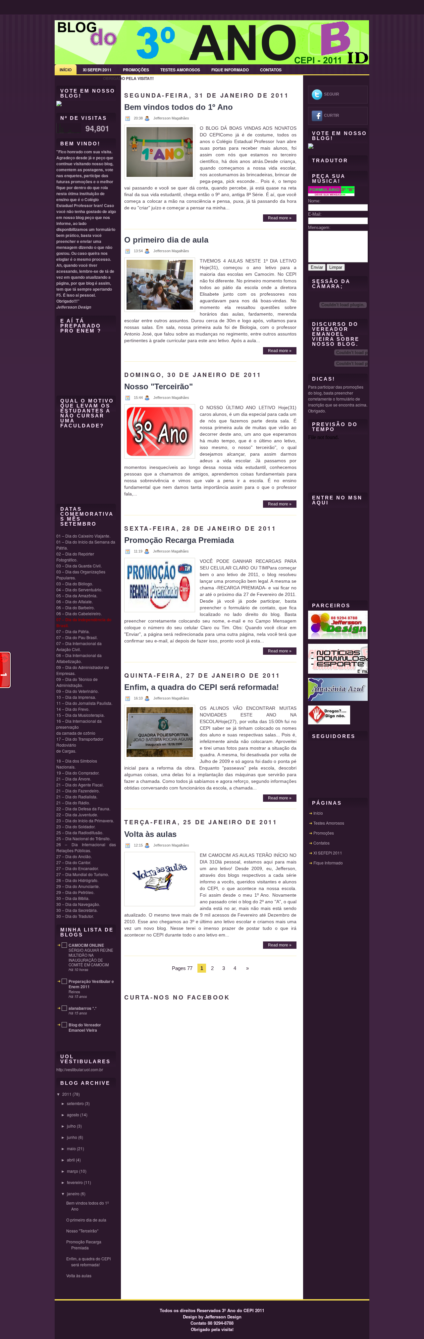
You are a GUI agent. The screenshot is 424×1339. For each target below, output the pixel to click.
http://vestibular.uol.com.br (79, 1069)
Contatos (271, 70)
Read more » (280, 218)
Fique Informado (328, 862)
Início (66, 70)
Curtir (331, 115)
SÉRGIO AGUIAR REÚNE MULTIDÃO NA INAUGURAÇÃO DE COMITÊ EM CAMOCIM (91, 957)
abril (71, 1159)
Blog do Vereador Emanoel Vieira (85, 1027)
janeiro (73, 1193)
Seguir (331, 94)
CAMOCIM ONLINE (86, 945)
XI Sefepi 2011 (97, 70)
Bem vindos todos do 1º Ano (178, 107)
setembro (75, 1103)
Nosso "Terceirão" (82, 1230)
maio (71, 1148)
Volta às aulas (78, 1275)
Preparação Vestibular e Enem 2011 (91, 984)
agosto (73, 1114)
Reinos (74, 991)
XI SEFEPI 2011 (327, 852)
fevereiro (75, 1182)
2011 (67, 1094)
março (72, 1171)
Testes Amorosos (180, 70)
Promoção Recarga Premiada (83, 1244)
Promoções (136, 70)
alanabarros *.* (83, 1008)
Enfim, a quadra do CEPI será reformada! (88, 1261)
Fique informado (230, 70)
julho (71, 1126)
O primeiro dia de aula (86, 1220)
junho (72, 1137)
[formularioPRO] (331, 194)
